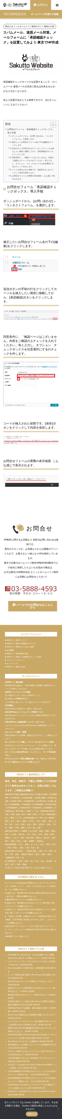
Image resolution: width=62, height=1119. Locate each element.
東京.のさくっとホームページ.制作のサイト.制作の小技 (29, 26)
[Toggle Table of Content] (51, 125)
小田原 (19, 851)
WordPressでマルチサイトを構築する (23, 1041)
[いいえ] (58, 1108)
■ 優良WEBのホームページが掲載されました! (23, 899)
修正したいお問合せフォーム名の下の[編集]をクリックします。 (32, 143)
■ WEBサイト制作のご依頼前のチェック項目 (23, 657)
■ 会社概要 (9, 650)
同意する (31, 1114)
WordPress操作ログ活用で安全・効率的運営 (26, 968)
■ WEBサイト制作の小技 (15, 666)
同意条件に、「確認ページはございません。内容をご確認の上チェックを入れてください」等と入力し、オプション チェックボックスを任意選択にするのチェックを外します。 (33, 162)
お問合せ (42, 4)
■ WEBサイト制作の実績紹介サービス (20, 643)
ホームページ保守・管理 (16, 732)
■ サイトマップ (11, 663)
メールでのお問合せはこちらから (34, 606)
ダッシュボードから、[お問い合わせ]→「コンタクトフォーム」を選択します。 (32, 137)
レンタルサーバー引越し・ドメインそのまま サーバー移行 (30, 742)
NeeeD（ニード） (17, 886)
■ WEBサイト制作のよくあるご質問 (19, 646)
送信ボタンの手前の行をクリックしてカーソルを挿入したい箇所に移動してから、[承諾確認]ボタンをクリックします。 (33, 151)
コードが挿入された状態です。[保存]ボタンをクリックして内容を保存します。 (32, 171)
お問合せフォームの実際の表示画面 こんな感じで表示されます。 (33, 177)
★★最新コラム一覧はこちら (17, 936)
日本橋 (30, 794)
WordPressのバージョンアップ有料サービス (24, 712)
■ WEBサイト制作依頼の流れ (17, 653)
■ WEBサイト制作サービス (16, 640)
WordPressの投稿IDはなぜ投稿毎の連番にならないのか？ (32, 1014)
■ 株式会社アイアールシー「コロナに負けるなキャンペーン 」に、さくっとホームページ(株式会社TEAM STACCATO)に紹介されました (30, 929)
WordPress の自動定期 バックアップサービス (25, 722)
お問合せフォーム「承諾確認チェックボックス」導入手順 (31, 131)
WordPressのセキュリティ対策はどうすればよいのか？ (31, 981)
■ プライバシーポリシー (15, 660)
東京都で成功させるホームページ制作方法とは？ (28, 994)
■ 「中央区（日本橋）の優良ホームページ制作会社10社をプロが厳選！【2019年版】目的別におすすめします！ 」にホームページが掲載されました (31, 919)
